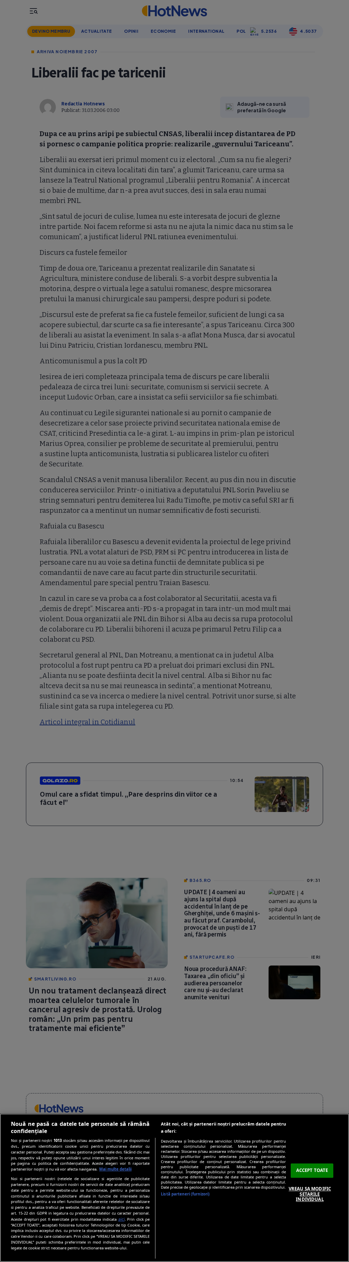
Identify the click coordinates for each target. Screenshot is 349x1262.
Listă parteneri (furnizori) (185, 1193)
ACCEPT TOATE (312, 1170)
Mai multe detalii (115, 1169)
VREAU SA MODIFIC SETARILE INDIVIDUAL (310, 1194)
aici (121, 1219)
